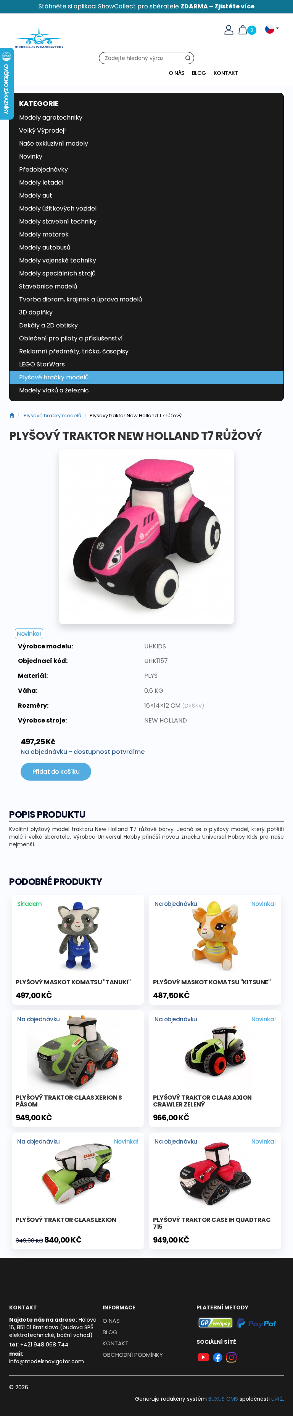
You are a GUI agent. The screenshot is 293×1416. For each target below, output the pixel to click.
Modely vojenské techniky (57, 260)
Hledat (189, 59)
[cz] (11, 415)
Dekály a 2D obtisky (48, 325)
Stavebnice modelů (48, 286)
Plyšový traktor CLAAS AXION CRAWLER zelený (202, 1101)
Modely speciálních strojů (57, 273)
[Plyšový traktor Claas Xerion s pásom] (78, 1051)
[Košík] (243, 29)
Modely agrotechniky (50, 117)
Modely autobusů (44, 247)
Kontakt (226, 73)
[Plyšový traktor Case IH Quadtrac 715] (215, 1174)
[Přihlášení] (229, 29)
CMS (223, 1399)
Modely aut (35, 195)
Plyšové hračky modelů (54, 377)
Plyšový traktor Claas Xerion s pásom (69, 1101)
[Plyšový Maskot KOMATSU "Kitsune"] (215, 936)
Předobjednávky (43, 169)
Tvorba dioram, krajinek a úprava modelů (80, 299)
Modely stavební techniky (58, 221)
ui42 (277, 1399)
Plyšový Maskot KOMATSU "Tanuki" (73, 982)
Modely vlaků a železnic (54, 390)
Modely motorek (44, 234)
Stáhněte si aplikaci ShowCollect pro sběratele (146, 6)
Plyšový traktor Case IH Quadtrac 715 (211, 1223)
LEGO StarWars (42, 364)
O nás (176, 73)
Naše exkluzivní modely (53, 143)
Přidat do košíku (55, 771)
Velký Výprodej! (42, 130)
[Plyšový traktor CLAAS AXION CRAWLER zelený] (215, 1051)
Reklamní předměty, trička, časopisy (74, 351)
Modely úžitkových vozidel (58, 208)
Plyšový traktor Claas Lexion (66, 1219)
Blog (199, 73)
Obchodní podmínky (133, 1355)
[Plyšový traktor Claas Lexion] (78, 1174)
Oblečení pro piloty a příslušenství (71, 338)
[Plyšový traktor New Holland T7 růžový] (146, 536)
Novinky (30, 156)
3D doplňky (36, 312)
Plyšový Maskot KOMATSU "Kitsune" (211, 982)
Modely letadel (41, 182)
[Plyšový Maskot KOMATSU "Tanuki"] (78, 936)
